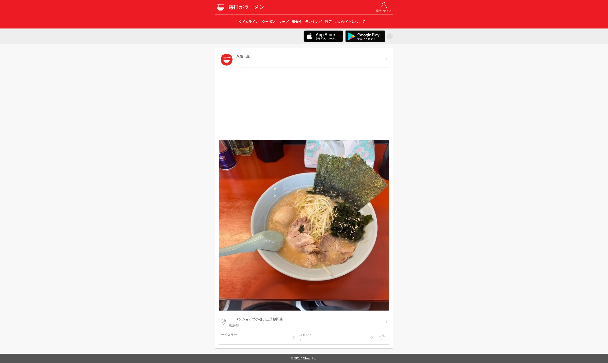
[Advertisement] (304, 104)
